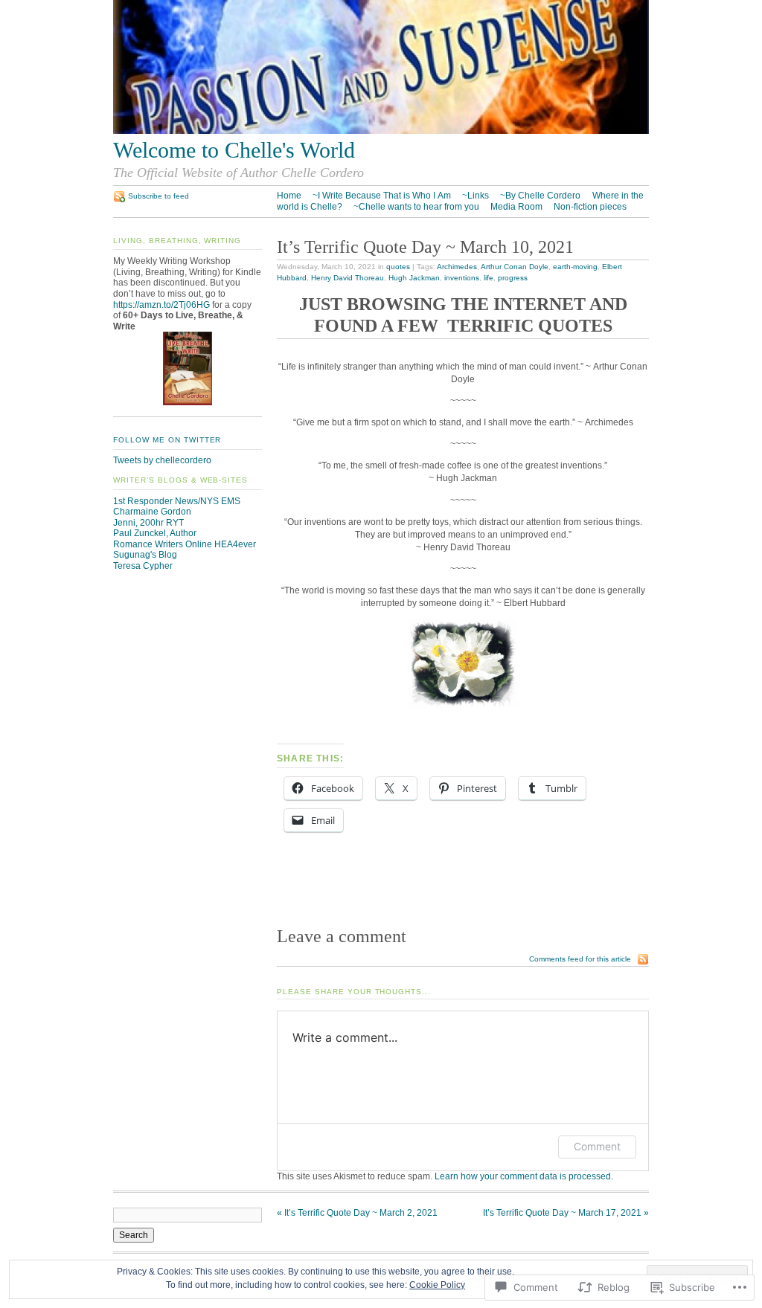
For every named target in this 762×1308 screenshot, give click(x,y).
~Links (475, 195)
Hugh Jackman (414, 278)
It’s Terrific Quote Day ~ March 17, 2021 (566, 1213)
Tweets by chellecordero (162, 460)
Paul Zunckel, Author (154, 533)
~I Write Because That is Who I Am (382, 195)
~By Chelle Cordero (540, 195)
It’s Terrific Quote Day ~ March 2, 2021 (357, 1213)
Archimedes (457, 266)
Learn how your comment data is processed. (524, 1176)
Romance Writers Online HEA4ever (184, 544)
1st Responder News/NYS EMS (176, 501)
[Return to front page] (381, 131)
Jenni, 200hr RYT (148, 523)
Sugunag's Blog (145, 555)
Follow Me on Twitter (167, 440)
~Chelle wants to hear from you (416, 207)
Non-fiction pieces (590, 207)
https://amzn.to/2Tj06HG (161, 305)
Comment (597, 1146)
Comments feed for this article (580, 959)
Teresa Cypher (143, 566)
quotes (398, 266)
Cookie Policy (437, 1285)
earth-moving (575, 266)
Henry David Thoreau (347, 278)
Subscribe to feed (158, 196)
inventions (461, 278)
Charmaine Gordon (152, 511)
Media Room (516, 207)
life (488, 278)
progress (513, 278)
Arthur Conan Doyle (514, 266)
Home (289, 195)
